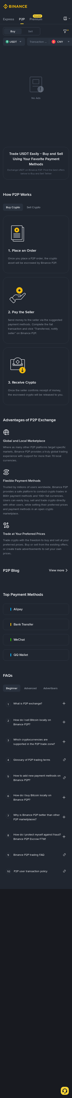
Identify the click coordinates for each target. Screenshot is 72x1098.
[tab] (8, 19)
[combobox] (14, 42)
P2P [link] (22, 19)
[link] (36, 609)
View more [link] (56, 570)
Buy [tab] (12, 31)
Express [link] (8, 19)
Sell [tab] (30, 31)
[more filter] (65, 31)
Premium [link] (36, 19)
